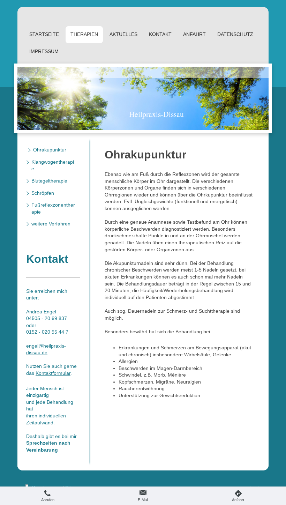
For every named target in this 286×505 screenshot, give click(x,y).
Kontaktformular (53, 373)
